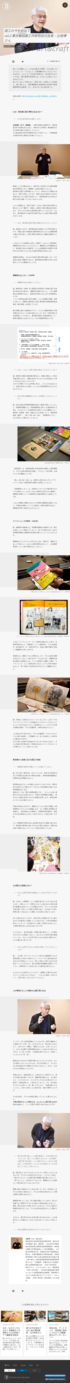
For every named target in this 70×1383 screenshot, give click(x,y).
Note (37, 1365)
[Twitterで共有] (23, 62)
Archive (15, 1365)
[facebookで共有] (13, 62)
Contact (34, 1370)
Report (31, 1365)
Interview (23, 1365)
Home (8, 1365)
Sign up (10, 1370)
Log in (22, 1370)
